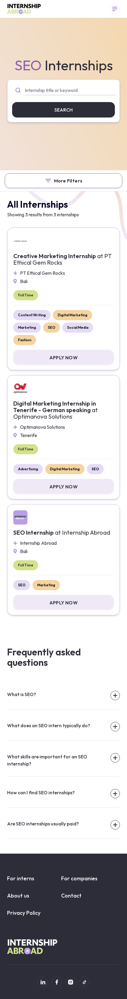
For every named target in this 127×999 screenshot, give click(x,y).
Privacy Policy (23, 912)
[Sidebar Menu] (114, 9)
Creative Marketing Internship (62, 259)
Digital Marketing (72, 315)
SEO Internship (61, 532)
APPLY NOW (63, 357)
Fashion (24, 340)
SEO (51, 327)
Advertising (28, 469)
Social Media (77, 327)
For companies (79, 878)
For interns (20, 878)
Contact (71, 895)
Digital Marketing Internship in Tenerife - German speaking (55, 410)
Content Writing (32, 315)
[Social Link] (43, 982)
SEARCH (63, 110)
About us (18, 895)
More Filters (68, 181)
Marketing (27, 327)
